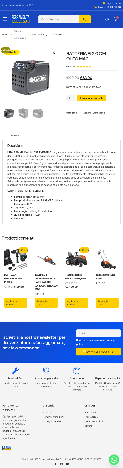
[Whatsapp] (114, 459)
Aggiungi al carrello (91, 98)
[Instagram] (61, 463)
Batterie (18, 31)
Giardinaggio (20, 38)
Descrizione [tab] (14, 135)
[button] (54, 53)
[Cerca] (85, 19)
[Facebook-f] (55, 463)
